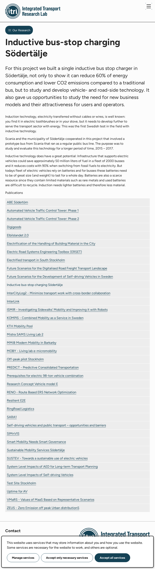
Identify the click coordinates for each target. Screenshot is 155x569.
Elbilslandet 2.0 (18, 235)
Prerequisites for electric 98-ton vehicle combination (45, 376)
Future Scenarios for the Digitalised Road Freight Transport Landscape (57, 268)
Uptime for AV (17, 491)
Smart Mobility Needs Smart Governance (36, 442)
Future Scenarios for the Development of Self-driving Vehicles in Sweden (60, 276)
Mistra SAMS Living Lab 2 (25, 334)
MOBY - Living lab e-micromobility (32, 351)
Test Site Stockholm (21, 483)
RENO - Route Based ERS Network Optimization (41, 392)
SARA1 (12, 417)
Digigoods (14, 227)
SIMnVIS (13, 433)
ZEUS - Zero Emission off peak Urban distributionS (43, 508)
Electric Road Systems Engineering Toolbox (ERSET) (44, 252)
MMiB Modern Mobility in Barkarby (31, 343)
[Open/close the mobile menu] (149, 6)
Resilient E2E (16, 400)
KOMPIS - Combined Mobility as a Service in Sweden (45, 318)
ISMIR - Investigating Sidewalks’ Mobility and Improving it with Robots (57, 309)
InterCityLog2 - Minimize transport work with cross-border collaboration (58, 293)
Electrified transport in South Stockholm (36, 260)
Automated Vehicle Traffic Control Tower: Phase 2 (43, 219)
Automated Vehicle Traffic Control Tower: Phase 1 (43, 210)
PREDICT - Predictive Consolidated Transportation (43, 367)
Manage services (23, 558)
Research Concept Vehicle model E (32, 384)
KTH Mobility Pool (20, 326)
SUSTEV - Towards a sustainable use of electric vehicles (47, 458)
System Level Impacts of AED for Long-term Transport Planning (52, 466)
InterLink (13, 301)
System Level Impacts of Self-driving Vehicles (40, 475)
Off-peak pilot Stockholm (25, 359)
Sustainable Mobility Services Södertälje (36, 450)
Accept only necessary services (67, 558)
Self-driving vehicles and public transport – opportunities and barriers (56, 425)
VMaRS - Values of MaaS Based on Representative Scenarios (50, 500)
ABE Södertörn (17, 202)
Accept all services (112, 558)
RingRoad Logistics (20, 409)
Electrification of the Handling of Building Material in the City (51, 243)
